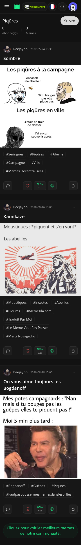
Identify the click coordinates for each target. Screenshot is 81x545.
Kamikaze (14, 216)
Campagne (16, 162)
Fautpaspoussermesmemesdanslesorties (39, 494)
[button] (62, 6)
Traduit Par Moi (20, 319)
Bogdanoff (16, 485)
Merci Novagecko (21, 336)
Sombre (11, 58)
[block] (74, 48)
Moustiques (17, 302)
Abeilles (62, 302)
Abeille (58, 154)
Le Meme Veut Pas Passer (28, 327)
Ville (37, 162)
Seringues (15, 154)
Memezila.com (40, 311)
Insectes (41, 302)
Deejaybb (20, 49)
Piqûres (38, 154)
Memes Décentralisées (25, 171)
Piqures (59, 485)
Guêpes (39, 485)
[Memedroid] (16, 6)
